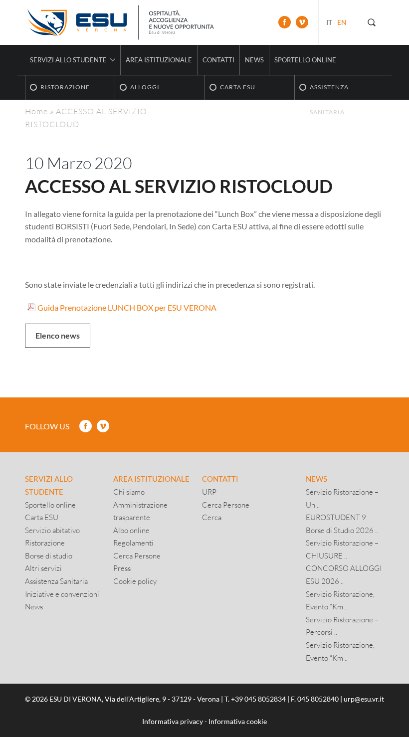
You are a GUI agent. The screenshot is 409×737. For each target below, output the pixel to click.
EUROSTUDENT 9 (336, 517)
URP (209, 491)
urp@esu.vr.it (364, 699)
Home (36, 111)
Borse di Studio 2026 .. (342, 530)
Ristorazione (45, 542)
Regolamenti (133, 542)
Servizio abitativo (52, 530)
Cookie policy (135, 580)
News (254, 60)
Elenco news (57, 335)
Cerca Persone (137, 555)
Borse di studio (48, 555)
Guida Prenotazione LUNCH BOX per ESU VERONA (126, 307)
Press (122, 567)
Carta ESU (41, 517)
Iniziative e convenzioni (62, 593)
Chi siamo (129, 491)
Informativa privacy (172, 721)
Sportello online (305, 60)
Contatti (218, 60)
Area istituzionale (159, 60)
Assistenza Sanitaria (56, 580)
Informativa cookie (237, 721)
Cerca (211, 517)
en (342, 22)
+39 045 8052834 (258, 699)
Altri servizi (43, 567)
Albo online (131, 530)
